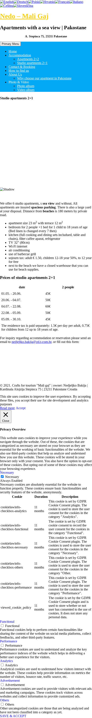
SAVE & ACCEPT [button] (13, 716)
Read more (7, 408)
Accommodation (20, 55)
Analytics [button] (6, 661)
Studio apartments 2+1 (32, 63)
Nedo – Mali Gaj (24, 16)
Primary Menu (10, 43)
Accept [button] (20, 408)
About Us (15, 74)
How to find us (19, 70)
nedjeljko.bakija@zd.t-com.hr (31, 342)
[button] (46, 177)
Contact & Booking (22, 67)
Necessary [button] (7, 472)
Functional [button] (7, 621)
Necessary (12, 477)
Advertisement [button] (10, 680)
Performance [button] (8, 641)
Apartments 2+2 (28, 59)
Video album (25, 90)
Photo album (25, 86)
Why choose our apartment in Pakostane (44, 78)
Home (13, 51)
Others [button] (4, 700)
